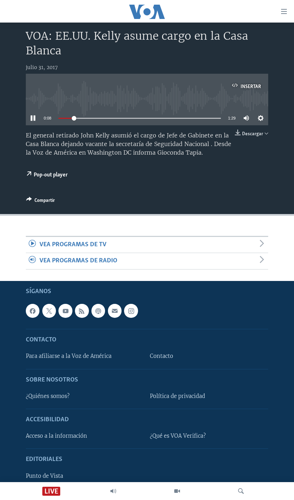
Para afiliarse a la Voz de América (69, 356)
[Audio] (113, 491)
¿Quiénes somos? (48, 396)
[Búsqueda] (241, 491)
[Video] (177, 491)
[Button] (40, 201)
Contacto (161, 356)
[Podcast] (98, 310)
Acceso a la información (56, 436)
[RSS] (82, 310)
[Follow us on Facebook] (32, 310)
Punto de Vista (44, 475)
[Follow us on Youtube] (65, 310)
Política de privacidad (177, 396)
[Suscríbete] (115, 310)
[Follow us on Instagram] (131, 310)
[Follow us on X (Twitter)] (49, 310)
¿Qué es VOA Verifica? (178, 436)
